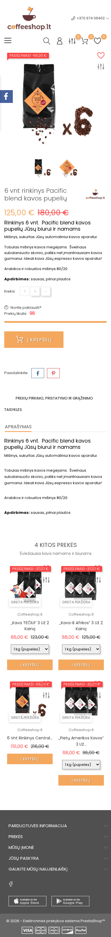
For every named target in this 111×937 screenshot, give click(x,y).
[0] (72, 41)
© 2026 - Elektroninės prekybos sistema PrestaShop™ (55, 921)
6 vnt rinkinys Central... (30, 738)
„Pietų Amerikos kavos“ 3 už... (81, 741)
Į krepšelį (39, 339)
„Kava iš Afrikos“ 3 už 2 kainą (81, 626)
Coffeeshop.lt (29, 614)
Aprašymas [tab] (18, 426)
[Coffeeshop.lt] (95, 194)
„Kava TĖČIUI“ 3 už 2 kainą (30, 626)
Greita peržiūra (25, 602)
